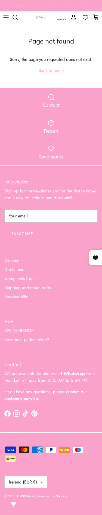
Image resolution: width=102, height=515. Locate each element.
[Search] (18, 17)
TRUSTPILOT (81, 8)
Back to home (51, 70)
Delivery (11, 260)
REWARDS (61, 19)
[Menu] (6, 17)
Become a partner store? (26, 339)
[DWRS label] (41, 17)
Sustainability (16, 297)
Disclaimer (13, 269)
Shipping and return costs (27, 288)
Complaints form (19, 278)
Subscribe (22, 233)
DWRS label (26, 496)
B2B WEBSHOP (19, 330)
